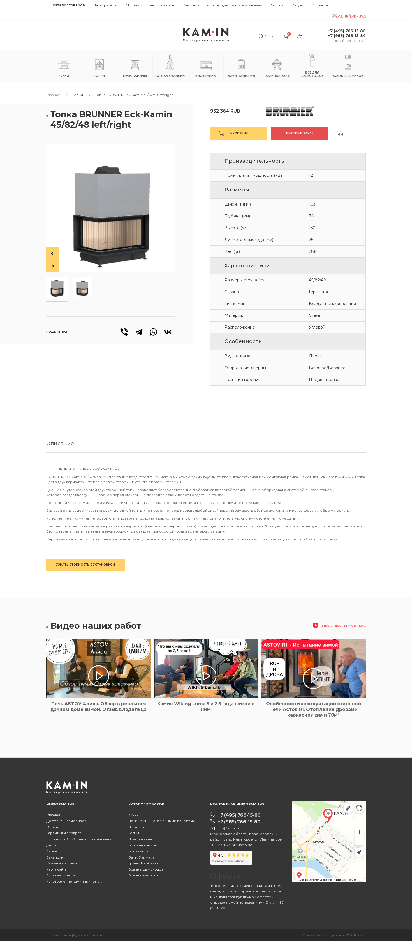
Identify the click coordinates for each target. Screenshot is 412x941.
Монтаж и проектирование (150, 5)
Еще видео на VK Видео (343, 625)
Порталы (136, 827)
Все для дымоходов (145, 869)
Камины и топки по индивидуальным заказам (222, 5)
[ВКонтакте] (168, 332)
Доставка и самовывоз (66, 821)
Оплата (277, 5)
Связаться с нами (61, 863)
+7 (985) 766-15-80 (347, 35)
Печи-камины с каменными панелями (161, 821)
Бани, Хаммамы (141, 857)
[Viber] (124, 332)
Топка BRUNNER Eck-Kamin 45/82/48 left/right (134, 95)
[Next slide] (52, 266)
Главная (53, 95)
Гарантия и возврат (63, 833)
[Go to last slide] (52, 253)
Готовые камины (143, 845)
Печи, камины (140, 839)
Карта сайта (56, 869)
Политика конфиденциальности (74, 935)
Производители (60, 875)
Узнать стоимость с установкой (85, 564)
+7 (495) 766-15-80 (347, 31)
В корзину (239, 133)
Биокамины (138, 851)
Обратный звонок (349, 15)
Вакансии (54, 857)
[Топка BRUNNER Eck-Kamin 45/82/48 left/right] (110, 208)
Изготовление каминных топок (74, 881)
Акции (297, 5)
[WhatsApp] (153, 332)
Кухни (133, 815)
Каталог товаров (69, 5)
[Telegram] (138, 332)
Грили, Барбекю (143, 863)
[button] (57, 287)
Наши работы (105, 5)
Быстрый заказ (300, 133)
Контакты (320, 5)
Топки (77, 95)
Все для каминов (143, 875)
